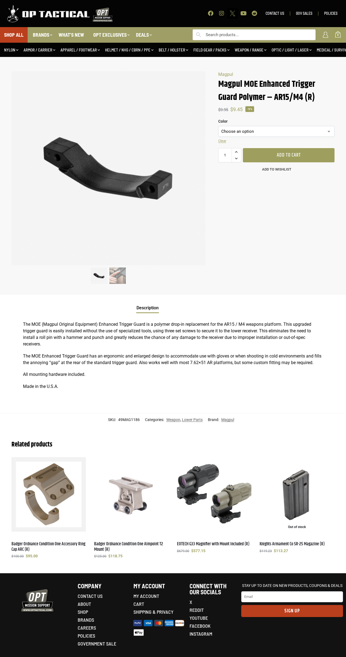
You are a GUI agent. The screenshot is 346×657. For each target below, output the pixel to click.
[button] (236, 151)
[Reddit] (254, 13)
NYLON (9, 49)
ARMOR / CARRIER (38, 49)
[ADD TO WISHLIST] (79, 464)
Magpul (225, 74)
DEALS (142, 35)
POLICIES (331, 13)
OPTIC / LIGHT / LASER (290, 49)
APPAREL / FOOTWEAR (78, 49)
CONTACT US (275, 13)
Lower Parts (192, 419)
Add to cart (289, 155)
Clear (222, 141)
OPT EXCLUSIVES (110, 35)
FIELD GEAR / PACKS (209, 49)
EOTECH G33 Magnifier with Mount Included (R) (213, 544)
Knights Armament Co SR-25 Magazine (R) (292, 544)
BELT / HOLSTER (172, 49)
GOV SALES (304, 13)
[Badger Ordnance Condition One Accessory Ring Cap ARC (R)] (48, 494)
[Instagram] (221, 13)
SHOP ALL (14, 35)
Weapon (173, 419)
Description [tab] (147, 307)
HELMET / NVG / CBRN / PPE (127, 49)
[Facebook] (210, 13)
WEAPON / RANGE (249, 49)
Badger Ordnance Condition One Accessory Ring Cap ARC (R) (48, 546)
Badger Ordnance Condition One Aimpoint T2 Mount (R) (128, 546)
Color (223, 121)
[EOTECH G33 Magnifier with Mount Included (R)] (214, 494)
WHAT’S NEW (71, 35)
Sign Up (292, 611)
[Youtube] (243, 13)
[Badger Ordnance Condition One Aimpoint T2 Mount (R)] (131, 494)
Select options (48, 568)
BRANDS (41, 35)
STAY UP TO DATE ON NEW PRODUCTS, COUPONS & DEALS (292, 585)
